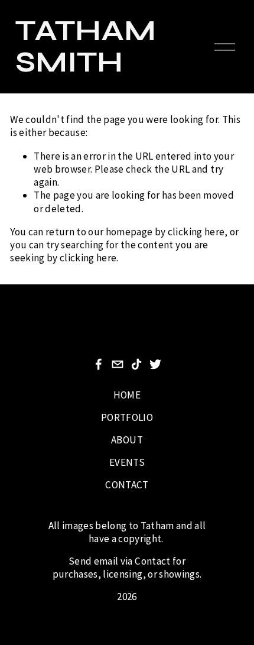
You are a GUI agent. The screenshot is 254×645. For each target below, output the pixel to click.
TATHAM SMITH (85, 46)
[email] (117, 364)
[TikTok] (136, 364)
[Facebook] (99, 364)
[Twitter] (155, 364)
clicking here (196, 231)
